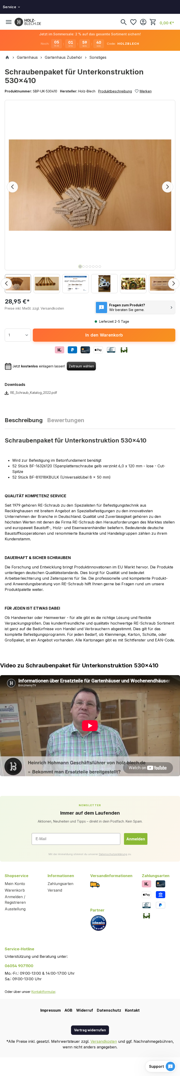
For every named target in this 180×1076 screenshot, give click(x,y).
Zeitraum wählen (81, 366)
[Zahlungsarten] (146, 884)
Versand (55, 890)
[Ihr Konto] (143, 22)
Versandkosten (103, 1041)
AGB (68, 1010)
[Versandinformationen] (95, 884)
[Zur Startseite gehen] (28, 22)
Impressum (50, 1010)
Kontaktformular (43, 992)
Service (9, 7)
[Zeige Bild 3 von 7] (87, 266)
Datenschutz (109, 1010)
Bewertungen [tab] (65, 420)
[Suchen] (123, 22)
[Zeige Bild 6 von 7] (96, 266)
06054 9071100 (19, 965)
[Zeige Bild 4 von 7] (90, 266)
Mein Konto (15, 883)
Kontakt (132, 1010)
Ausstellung (15, 909)
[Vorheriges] (12, 187)
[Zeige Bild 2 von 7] (83, 266)
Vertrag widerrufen (90, 1030)
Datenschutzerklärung (113, 854)
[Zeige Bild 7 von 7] (100, 266)
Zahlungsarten (60, 883)
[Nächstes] (167, 187)
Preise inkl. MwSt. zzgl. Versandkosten (34, 308)
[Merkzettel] (133, 22)
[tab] (24, 420)
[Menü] (9, 22)
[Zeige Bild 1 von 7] (80, 266)
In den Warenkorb (104, 335)
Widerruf (84, 1010)
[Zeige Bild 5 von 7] (93, 266)
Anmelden (135, 839)
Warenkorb (15, 890)
